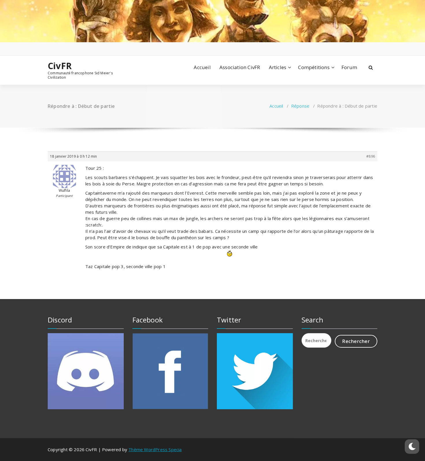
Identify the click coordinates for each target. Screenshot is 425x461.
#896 (370, 156)
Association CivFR (239, 67)
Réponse (300, 106)
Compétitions (313, 67)
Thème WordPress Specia (155, 449)
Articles (278, 67)
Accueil (202, 67)
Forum (349, 67)
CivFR (60, 66)
